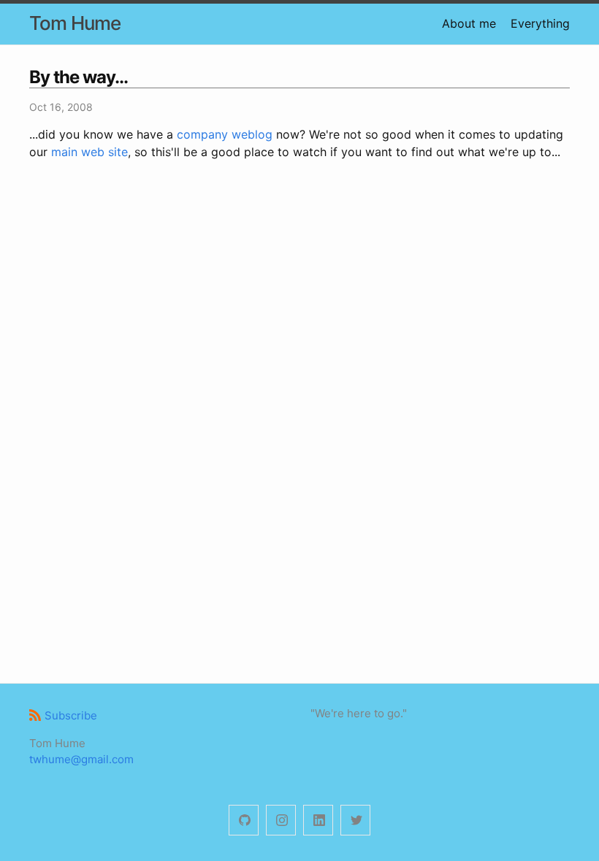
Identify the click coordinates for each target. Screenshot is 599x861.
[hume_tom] (281, 820)
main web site (89, 151)
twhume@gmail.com (81, 759)
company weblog (224, 134)
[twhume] (244, 820)
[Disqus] (299, 382)
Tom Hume (75, 23)
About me (469, 23)
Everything (540, 23)
